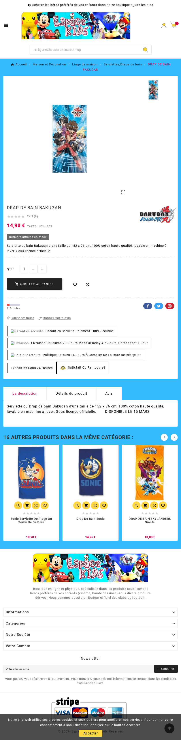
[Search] (145, 49)
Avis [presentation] (109, 393)
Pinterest (169, 306)
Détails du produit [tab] (71, 393)
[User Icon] (163, 25)
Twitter (158, 306)
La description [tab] (25, 393)
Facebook (147, 306)
